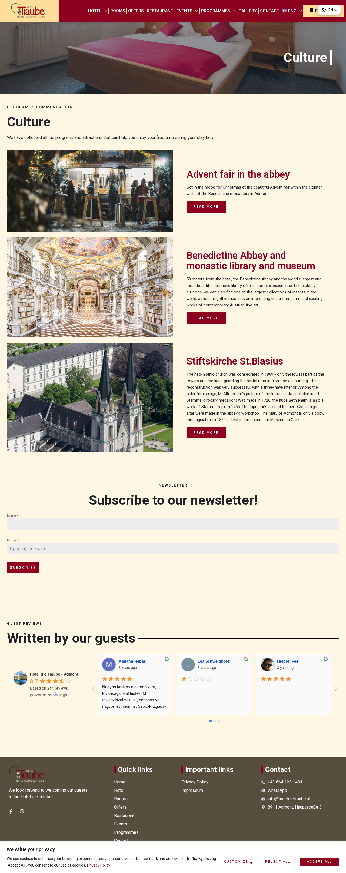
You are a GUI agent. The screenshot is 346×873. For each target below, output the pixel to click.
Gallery (247, 10)
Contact (269, 10)
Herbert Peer (209, 661)
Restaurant (160, 10)
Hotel (95, 10)
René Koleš (287, 661)
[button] (329, 10)
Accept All (319, 862)
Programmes (215, 10)
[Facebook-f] (11, 811)
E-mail (13, 540)
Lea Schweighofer (135, 661)
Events (184, 10)
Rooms (117, 10)
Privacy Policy (98, 865)
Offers (136, 10)
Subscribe (23, 568)
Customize (236, 862)
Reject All (277, 862)
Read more (206, 207)
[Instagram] (22, 811)
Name (12, 516)
